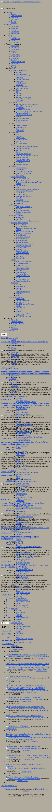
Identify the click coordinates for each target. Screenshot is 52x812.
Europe (18, 610)
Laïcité (18, 637)
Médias (13, 471)
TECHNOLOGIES (8, 644)
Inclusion (19, 635)
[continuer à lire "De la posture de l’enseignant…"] (18, 727)
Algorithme (20, 543)
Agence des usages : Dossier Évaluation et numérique (24, 716)
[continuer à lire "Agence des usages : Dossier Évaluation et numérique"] (26, 718)
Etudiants (14, 386)
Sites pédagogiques (23, 563)
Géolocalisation (21, 511)
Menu (4, 334)
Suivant (8, 617)
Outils (13, 366)
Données (19, 545)
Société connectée (22, 605)
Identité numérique (22, 483)
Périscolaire (15, 646)
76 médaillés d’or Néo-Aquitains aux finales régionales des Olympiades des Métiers (24, 566)
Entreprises (20, 495)
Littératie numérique (23, 487)
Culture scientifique (22, 568)
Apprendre (19, 398)
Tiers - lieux (20, 640)
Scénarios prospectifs (23, 538)
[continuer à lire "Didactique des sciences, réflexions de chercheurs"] (24, 699)
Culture (18, 421)
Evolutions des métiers (24, 497)
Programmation (21, 469)
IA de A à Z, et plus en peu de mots (17, 676)
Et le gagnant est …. (9, 475)
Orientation (20, 501)
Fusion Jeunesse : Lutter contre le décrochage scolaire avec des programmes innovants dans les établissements (26, 373)
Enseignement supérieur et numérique (29, 437)
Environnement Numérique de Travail (29, 508)
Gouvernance (20, 633)
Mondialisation (21, 598)
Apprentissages (21, 400)
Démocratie (20, 628)
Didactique (15, 352)
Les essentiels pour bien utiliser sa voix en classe (23, 746)
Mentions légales (10, 789)
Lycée (13, 653)
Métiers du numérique (23, 499)
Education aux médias (23, 479)
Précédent (9, 598)
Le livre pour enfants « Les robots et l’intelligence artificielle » (27, 755)
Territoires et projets (23, 607)
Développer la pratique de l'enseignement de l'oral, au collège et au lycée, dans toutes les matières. (28, 735)
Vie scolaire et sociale (23, 642)
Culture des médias (23, 474)
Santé (18, 603)
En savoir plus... (6, 368)
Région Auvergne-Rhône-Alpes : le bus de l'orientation (24, 342)
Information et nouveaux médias (27, 481)
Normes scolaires (22, 600)
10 (7, 616)
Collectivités (15, 375)
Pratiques (14, 368)
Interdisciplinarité (22, 412)
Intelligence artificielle (23, 571)
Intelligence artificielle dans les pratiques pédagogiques (25, 707)
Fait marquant (11, 481)
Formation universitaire (24, 441)
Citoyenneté (20, 625)
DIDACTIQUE (6, 631)
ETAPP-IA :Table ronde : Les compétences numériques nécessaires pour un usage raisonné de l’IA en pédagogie (26, 686)
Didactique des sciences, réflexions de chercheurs (23, 698)
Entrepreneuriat (21, 494)
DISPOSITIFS (6, 634)
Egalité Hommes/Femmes (25, 630)
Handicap (19, 596)
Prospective (15, 531)
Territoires (14, 609)
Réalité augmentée (22, 579)
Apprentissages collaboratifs (26, 402)
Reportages (10, 544)
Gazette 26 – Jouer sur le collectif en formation (22, 777)
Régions (19, 614)
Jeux (12, 449)
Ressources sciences (23, 559)
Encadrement (15, 380)
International (20, 612)
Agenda (14, 349)
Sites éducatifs (21, 561)
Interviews (14, 343)
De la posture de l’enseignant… (17, 725)
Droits (18, 478)
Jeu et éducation (22, 451)
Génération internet (22, 594)
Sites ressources (22, 446)
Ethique (18, 632)
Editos (8, 449)
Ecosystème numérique (24, 533)
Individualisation (21, 409)
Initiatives (19, 410)
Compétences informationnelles (27, 472)
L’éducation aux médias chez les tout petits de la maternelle (26, 655)
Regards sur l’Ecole (23, 602)
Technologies (10, 511)
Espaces (19, 534)
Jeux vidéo (20, 456)
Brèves (13, 347)
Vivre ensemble (16, 623)
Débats (13, 340)
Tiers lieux (19, 619)
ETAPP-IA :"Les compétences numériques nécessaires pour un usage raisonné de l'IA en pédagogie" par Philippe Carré (27, 664)
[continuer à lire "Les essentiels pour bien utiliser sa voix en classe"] (24, 748)
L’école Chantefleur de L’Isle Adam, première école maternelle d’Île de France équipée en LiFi (22, 504)
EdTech (13, 379)
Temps (18, 540)
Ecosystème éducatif (23, 593)
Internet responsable (23, 485)
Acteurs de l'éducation (13, 370)
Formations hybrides (23, 439)
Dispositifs (9, 347)
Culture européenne (23, 626)
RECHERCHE (7, 640)
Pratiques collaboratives (24, 517)
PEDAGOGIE (6, 637)
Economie (19, 591)
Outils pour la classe (23, 414)
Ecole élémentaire (17, 649)
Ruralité (19, 616)
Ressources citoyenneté (24, 557)
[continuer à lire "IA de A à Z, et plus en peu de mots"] (19, 678)
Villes (18, 621)
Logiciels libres (21, 573)
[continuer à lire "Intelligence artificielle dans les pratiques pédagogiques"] (26, 708)
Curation (19, 476)
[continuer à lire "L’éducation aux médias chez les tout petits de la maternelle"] (27, 656)
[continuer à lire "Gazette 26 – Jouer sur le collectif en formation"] (23, 779)
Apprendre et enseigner (19, 396)
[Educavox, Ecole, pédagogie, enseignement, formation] (21, 2)
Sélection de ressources (19, 548)
